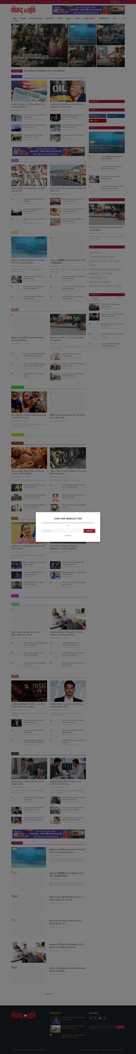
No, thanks (68, 535)
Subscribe (89, 531)
